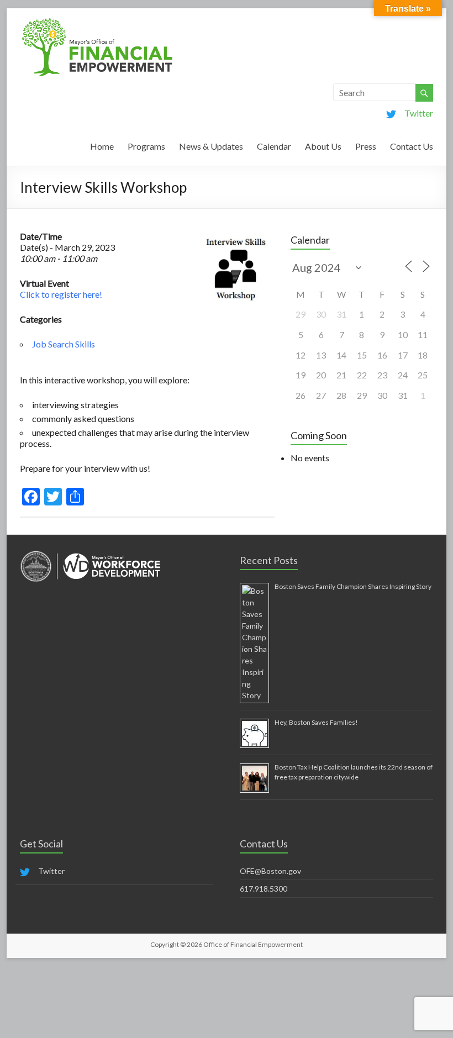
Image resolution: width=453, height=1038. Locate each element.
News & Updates (211, 146)
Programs (146, 146)
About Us (323, 146)
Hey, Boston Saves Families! (316, 722)
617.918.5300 (263, 888)
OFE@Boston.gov (270, 871)
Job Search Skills (63, 344)
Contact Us (411, 146)
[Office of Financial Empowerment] (97, 22)
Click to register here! (61, 294)
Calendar (274, 146)
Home (102, 146)
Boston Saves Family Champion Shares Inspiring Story (353, 586)
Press (365, 146)
